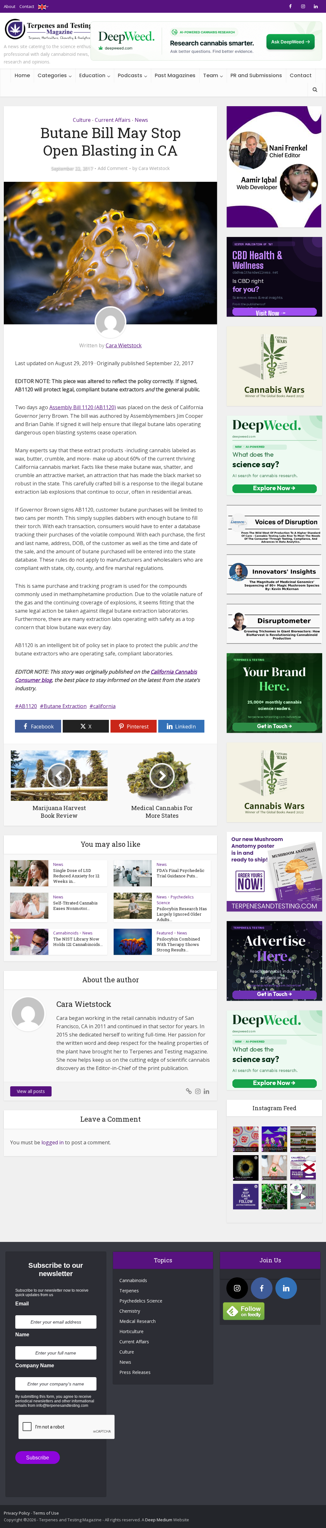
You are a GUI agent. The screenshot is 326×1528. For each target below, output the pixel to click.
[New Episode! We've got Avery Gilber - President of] (303, 1196)
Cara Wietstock (154, 168)
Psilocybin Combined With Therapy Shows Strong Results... (178, 944)
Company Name (34, 1365)
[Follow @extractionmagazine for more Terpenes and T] (246, 1196)
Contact (26, 6)
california (104, 706)
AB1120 (28, 706)
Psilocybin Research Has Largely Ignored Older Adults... (182, 914)
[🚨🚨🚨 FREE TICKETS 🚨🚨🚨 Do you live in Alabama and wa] (303, 1168)
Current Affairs (113, 119)
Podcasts (130, 75)
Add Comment (113, 168)
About (9, 6)
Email (22, 1303)
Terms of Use (46, 1513)
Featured (165, 933)
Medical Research (137, 1321)
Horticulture (131, 1331)
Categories (52, 75)
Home (22, 75)
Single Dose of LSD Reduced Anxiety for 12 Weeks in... (76, 875)
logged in (52, 1142)
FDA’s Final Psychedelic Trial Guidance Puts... (180, 873)
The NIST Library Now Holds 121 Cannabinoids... (78, 941)
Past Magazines (175, 75)
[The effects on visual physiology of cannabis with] (246, 1168)
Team (210, 75)
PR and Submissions (256, 75)
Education (92, 75)
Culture (82, 119)
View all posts (31, 1091)
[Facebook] (262, 1288)
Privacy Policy (17, 1513)
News (141, 119)
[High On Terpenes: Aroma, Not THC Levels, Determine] (274, 1139)
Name (22, 1334)
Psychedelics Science (140, 1301)
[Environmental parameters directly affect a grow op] (274, 1196)
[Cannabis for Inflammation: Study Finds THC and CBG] (246, 1139)
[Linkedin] (286, 1288)
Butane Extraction (65, 706)
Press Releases (135, 1372)
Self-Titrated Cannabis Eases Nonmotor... (75, 905)
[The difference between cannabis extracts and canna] (303, 1139)
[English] (42, 6)
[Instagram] (237, 1288)
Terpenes (129, 1291)
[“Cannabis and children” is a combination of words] (274, 1168)
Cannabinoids (65, 933)
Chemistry (129, 1311)
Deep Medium (158, 1520)
